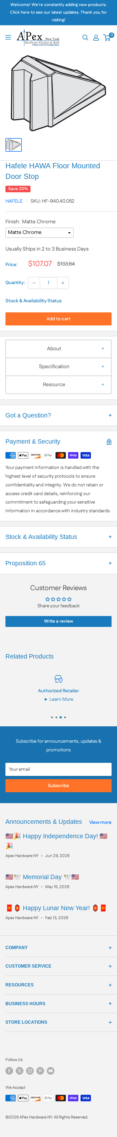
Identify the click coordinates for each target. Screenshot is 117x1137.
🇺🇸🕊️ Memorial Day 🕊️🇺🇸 (42, 876)
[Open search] (85, 38)
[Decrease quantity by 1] (34, 283)
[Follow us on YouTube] (50, 1071)
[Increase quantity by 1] (63, 283)
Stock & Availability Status (33, 301)
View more (100, 822)
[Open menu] (8, 37)
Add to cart (58, 319)
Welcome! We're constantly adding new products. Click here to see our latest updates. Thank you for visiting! (58, 12)
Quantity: (15, 282)
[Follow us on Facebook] (9, 1071)
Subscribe (58, 785)
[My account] (96, 38)
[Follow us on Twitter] (19, 1071)
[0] (107, 37)
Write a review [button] (58, 621)
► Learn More (58, 699)
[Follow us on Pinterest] (40, 1071)
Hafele (14, 201)
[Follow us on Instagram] (30, 1071)
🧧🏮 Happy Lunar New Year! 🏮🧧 (56, 908)
